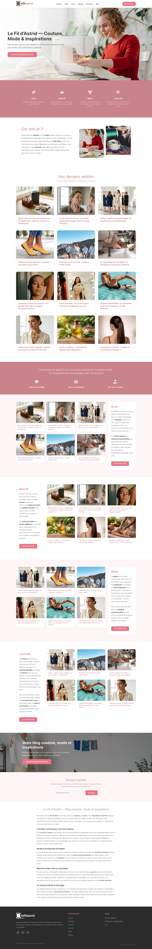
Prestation (89, 4)
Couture (59, 4)
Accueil (70, 918)
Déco (73, 4)
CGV (106, 925)
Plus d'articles (120, 463)
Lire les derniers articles (37, 762)
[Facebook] (28, 932)
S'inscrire (91, 793)
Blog (97, 4)
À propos (130, 4)
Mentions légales (110, 918)
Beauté (80, 4)
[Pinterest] (23, 932)
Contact (71, 925)
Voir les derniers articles (22, 54)
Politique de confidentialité (114, 921)
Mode (67, 4)
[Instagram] (18, 932)
